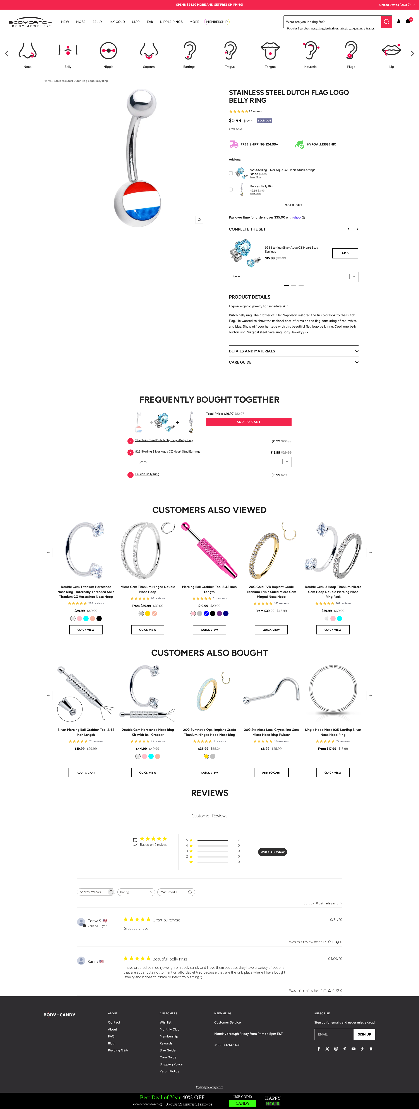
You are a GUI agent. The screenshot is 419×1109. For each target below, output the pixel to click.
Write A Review (273, 852)
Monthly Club (169, 1029)
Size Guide (167, 1050)
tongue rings (357, 28)
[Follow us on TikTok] (362, 1048)
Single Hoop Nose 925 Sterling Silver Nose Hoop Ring (333, 732)
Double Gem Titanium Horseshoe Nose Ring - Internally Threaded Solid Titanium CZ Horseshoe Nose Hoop (86, 592)
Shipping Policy (171, 1064)
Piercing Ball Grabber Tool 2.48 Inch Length (209, 589)
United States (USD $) (394, 5)
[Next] (412, 53)
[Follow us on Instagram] (336, 1048)
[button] (48, 552)
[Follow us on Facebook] (318, 1048)
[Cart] (408, 22)
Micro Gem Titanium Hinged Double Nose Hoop (147, 589)
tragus (370, 28)
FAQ (111, 1036)
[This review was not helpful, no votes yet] (337, 942)
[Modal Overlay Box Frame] (209, 1101)
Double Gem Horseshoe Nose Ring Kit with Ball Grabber (148, 732)
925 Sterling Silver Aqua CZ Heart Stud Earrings (291, 249)
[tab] (286, 285)
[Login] (399, 22)
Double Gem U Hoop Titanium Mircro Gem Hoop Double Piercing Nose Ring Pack (333, 592)
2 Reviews (255, 111)
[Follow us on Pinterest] (344, 1048)
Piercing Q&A (118, 1050)
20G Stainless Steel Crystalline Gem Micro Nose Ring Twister (271, 732)
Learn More (255, 177)
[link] (73, 618)
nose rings (317, 28)
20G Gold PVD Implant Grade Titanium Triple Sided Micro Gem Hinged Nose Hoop (271, 592)
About (112, 1029)
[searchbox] (92, 892)
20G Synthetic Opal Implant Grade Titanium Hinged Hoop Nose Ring (209, 732)
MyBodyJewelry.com (209, 1087)
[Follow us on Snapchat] (371, 1048)
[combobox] (136, 892)
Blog (111, 1043)
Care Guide (168, 1057)
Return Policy (169, 1071)
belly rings (331, 28)
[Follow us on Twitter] (327, 1048)
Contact (114, 1022)
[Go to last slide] (345, 229)
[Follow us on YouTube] (353, 1048)
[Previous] (7, 53)
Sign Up (364, 1034)
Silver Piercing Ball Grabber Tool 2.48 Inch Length (86, 732)
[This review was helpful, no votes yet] (329, 942)
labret (343, 28)
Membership (169, 1036)
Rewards (166, 1043)
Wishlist (166, 1022)
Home (48, 80)
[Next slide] (354, 229)
